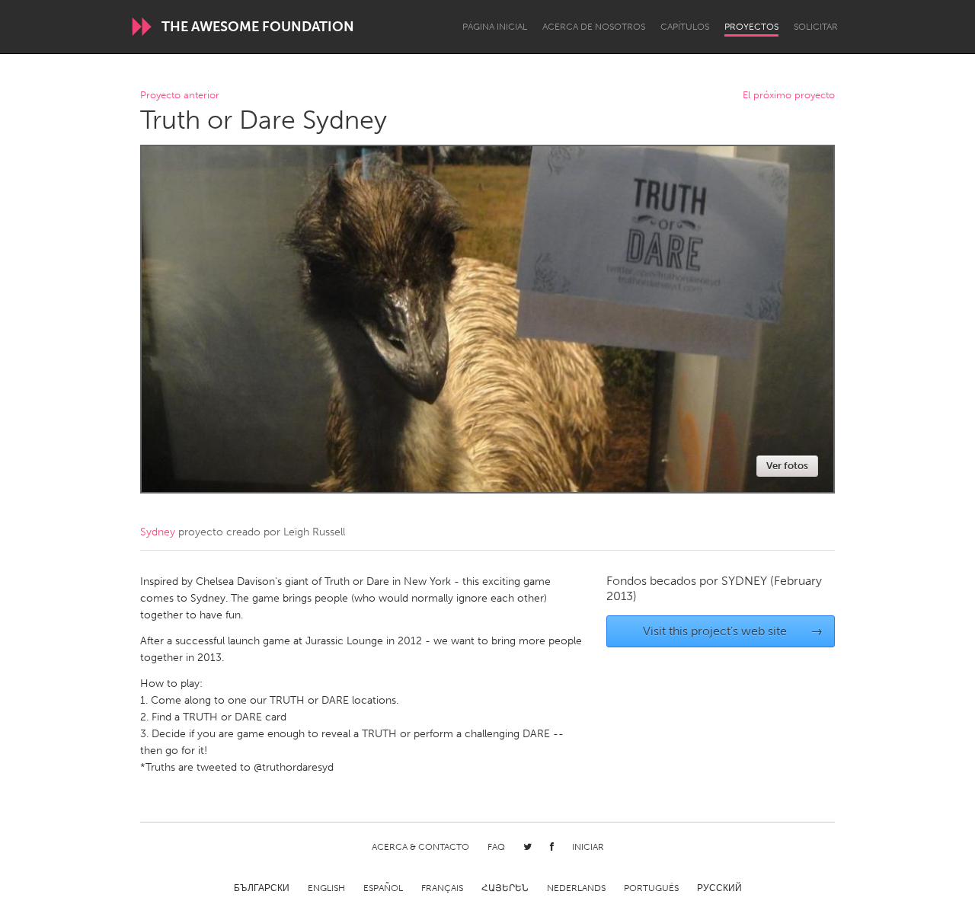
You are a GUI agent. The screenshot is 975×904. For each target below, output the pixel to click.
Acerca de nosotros (593, 26)
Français (442, 888)
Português (651, 888)
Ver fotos (787, 465)
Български (261, 888)
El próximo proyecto (789, 96)
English (326, 888)
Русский (719, 888)
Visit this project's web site (733, 631)
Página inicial (494, 26)
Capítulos (684, 26)
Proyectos (751, 26)
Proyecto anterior (179, 96)
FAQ (496, 847)
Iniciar (588, 847)
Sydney (157, 531)
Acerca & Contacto (420, 847)
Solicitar (816, 26)
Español (383, 888)
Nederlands (576, 888)
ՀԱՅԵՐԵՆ (505, 888)
